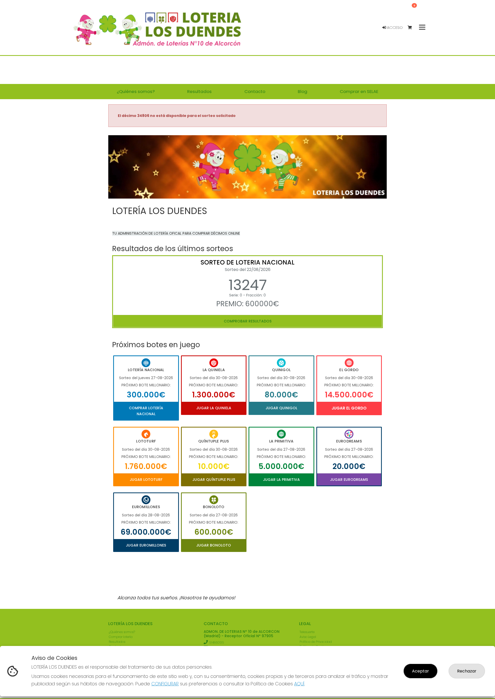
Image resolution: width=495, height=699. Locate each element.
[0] (412, 28)
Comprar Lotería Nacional (146, 410)
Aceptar (420, 671)
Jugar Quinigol (281, 408)
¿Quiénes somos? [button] (136, 91)
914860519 (216, 642)
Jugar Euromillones (146, 545)
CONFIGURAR (165, 683)
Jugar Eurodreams (349, 479)
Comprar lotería (121, 637)
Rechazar (466, 671)
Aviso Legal (308, 637)
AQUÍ (299, 683)
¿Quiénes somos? (122, 632)
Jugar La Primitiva (281, 479)
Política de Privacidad (316, 642)
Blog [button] (302, 91)
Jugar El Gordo (349, 408)
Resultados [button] (199, 91)
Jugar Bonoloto (213, 545)
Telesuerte (307, 632)
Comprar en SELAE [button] (359, 91)
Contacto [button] (254, 91)
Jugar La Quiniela (213, 408)
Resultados (117, 642)
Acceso (394, 27)
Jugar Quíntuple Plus (213, 479)
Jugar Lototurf (146, 479)
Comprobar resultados (247, 321)
